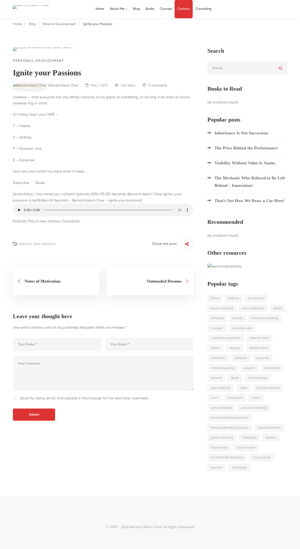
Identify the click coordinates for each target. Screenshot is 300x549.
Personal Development (59, 24)
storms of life (262, 457)
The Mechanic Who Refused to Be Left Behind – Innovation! (249, 182)
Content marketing (265, 318)
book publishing (253, 308)
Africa (215, 298)
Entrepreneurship (223, 368)
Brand (278, 308)
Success (216, 467)
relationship (219, 447)
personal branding (254, 407)
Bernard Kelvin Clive (63, 85)
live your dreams (268, 388)
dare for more (259, 338)
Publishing (249, 437)
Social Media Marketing (227, 457)
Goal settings (257, 378)
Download (71, 221)
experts (249, 368)
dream (215, 348)
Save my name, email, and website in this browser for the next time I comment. (84, 398)
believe (233, 298)
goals (235, 378)
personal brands (269, 427)
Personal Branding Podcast (230, 427)
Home (17, 24)
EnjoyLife (241, 358)
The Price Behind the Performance (246, 148)
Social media (246, 447)
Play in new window (44, 221)
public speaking (222, 437)
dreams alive (258, 348)
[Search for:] (247, 68)
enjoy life (262, 358)
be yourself (256, 298)
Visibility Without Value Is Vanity (244, 163)
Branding (217, 318)
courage (217, 328)
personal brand (221, 407)
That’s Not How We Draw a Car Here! (249, 200)
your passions (44, 244)
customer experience (226, 338)
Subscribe (21, 183)
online (256, 397)
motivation (234, 397)
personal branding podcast (230, 417)
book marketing (222, 308)
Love (214, 397)
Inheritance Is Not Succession (241, 133)
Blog (32, 24)
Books (41, 183)
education (218, 358)
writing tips (239, 467)
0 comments (157, 85)
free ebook (272, 368)
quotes (271, 437)
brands (237, 318)
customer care (242, 328)
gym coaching (221, 388)
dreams (25, 244)
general (216, 378)
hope (243, 388)
